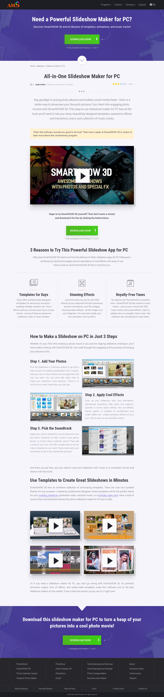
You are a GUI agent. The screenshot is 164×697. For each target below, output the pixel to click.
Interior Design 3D (63, 668)
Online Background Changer (99, 668)
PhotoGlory (61, 673)
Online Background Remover (100, 664)
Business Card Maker (96, 678)
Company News (136, 668)
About (132, 664)
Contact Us (142, 689)
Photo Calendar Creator (27, 673)
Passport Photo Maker (27, 678)
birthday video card (108, 495)
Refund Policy (69, 689)
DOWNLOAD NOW (80, 39)
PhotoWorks (22, 664)
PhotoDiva (60, 664)
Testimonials (135, 673)
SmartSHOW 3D (24, 668)
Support (132, 678)
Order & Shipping (21, 689)
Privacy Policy (118, 689)
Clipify (58, 678)
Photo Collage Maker (96, 673)
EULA (94, 689)
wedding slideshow (48, 495)
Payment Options (45, 689)
